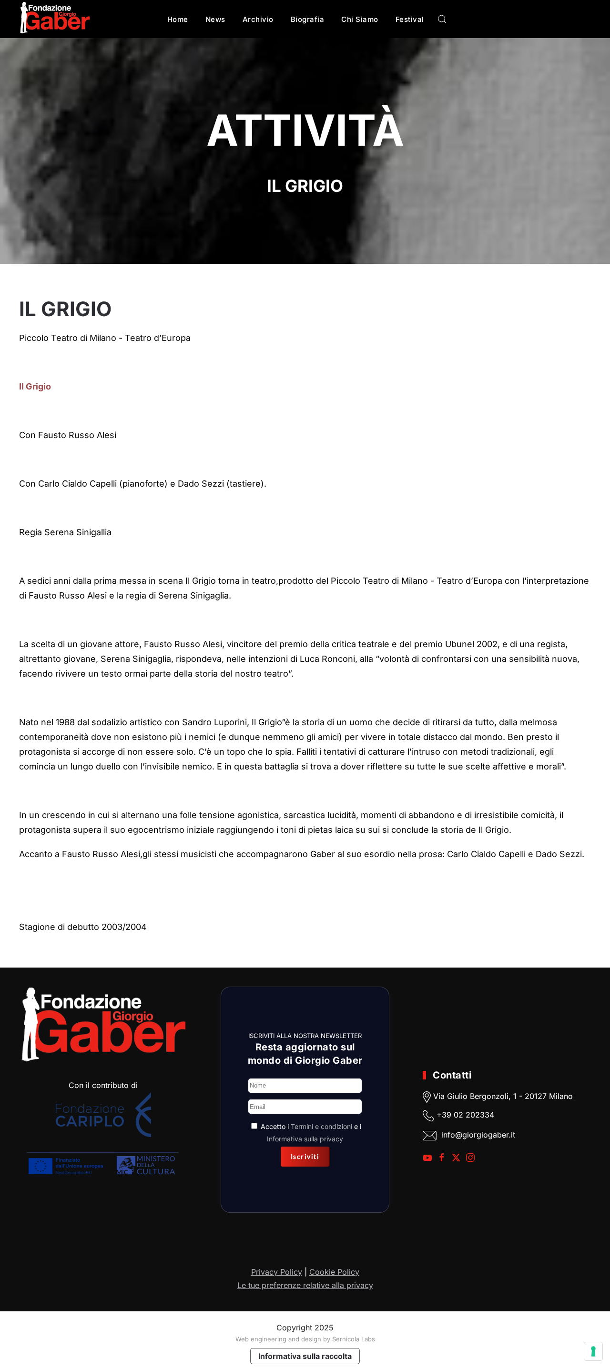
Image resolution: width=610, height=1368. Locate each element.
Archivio (258, 19)
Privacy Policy (276, 1272)
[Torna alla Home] (55, 19)
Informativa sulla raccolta (305, 1356)
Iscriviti (305, 1156)
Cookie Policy (334, 1272)
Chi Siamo (359, 19)
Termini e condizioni (321, 1126)
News (215, 19)
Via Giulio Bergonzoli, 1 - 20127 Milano (502, 1096)
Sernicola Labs (353, 1339)
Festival (410, 19)
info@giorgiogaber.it (478, 1135)
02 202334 (474, 1115)
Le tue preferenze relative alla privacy (305, 1285)
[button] (442, 19)
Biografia (308, 19)
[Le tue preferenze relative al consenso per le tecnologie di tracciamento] (593, 1351)
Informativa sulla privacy (305, 1139)
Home (177, 19)
